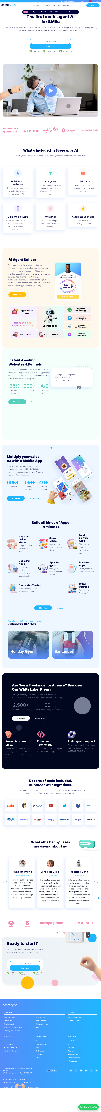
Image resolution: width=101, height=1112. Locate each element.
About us (69, 6)
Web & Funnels (9, 1017)
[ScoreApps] (8, 5)
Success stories (73, 1054)
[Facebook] (76, 1070)
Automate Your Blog (83, 216)
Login (98, 1)
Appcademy (72, 1048)
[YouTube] (86, 1070)
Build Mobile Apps (18, 216)
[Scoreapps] (10, 1005)
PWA (38, 1027)
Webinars (71, 1051)
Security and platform (12, 1031)
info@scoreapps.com (10, 1073)
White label (45, 6)
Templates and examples (13, 1027)
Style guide (40, 1051)
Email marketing (9, 1024)
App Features (41, 1021)
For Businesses (9, 1041)
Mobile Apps (40, 1017)
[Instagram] (70, 1070)
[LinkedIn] (96, 1070)
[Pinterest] (91, 1070)
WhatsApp (51, 216)
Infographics (72, 1061)
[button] (91, 1)
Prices (38, 1058)
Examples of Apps (42, 1024)
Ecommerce (8, 1021)
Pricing (61, 6)
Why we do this (41, 1044)
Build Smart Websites (17, 183)
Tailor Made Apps (74, 1021)
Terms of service (9, 1082)
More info (35, 402)
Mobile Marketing (74, 1041)
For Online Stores (10, 1051)
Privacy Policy (27, 1082)
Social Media (83, 181)
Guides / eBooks (74, 1058)
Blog (54, 6)
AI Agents (50, 181)
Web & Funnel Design (75, 1017)
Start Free (92, 5)
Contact (39, 1054)
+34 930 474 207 (69, 1)
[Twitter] (81, 1070)
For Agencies (9, 1044)
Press (38, 1048)
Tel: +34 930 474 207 (26, 1073)
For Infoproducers (10, 1048)
